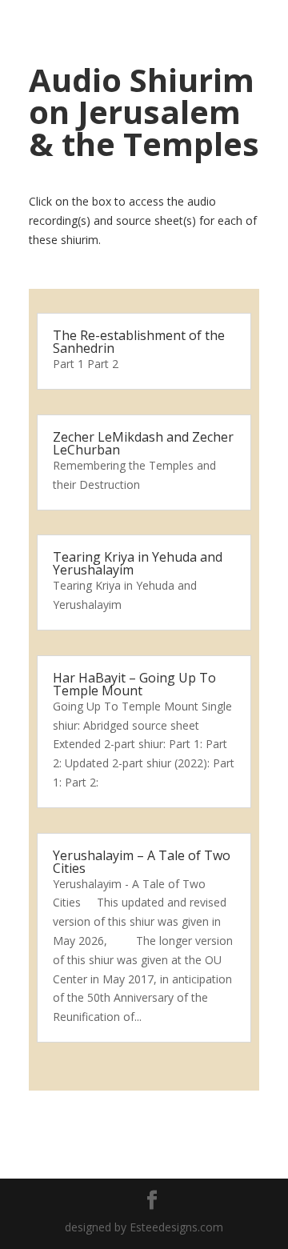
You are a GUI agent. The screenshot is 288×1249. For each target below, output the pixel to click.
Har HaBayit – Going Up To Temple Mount (134, 684)
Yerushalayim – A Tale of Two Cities (141, 862)
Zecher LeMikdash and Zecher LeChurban (143, 443)
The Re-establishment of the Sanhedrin (139, 341)
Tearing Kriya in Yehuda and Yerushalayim (137, 563)
